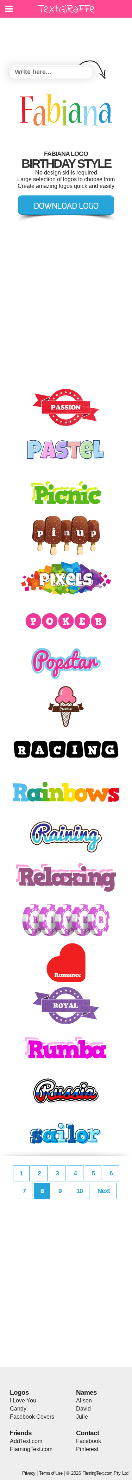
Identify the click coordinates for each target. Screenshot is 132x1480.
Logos (19, 1392)
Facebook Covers (32, 1417)
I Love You (23, 1400)
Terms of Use (50, 1473)
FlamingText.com (31, 1449)
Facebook (88, 1441)
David (83, 1409)
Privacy (28, 1473)
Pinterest (87, 1449)
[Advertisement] (68, 37)
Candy (18, 1409)
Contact (87, 1433)
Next (104, 1190)
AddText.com (26, 1441)
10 (79, 1190)
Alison (84, 1400)
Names (86, 1392)
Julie (82, 1417)
